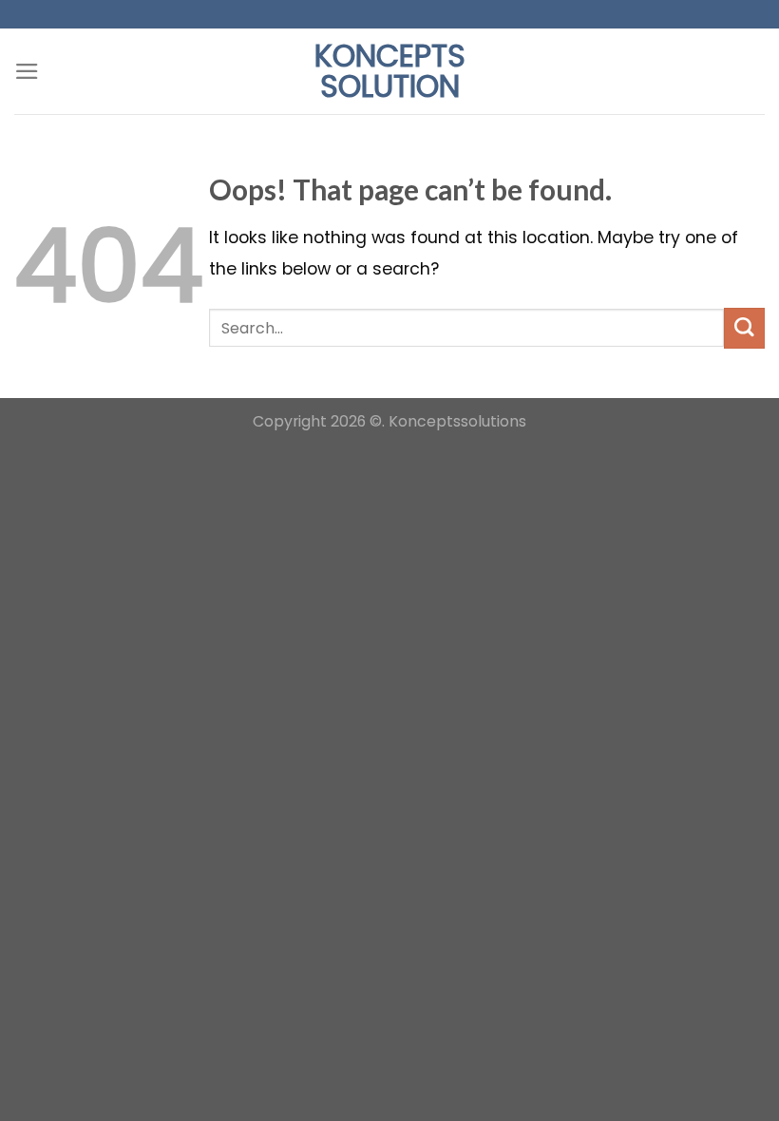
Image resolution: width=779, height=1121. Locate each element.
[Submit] (744, 328)
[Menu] (27, 71)
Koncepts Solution (390, 71)
